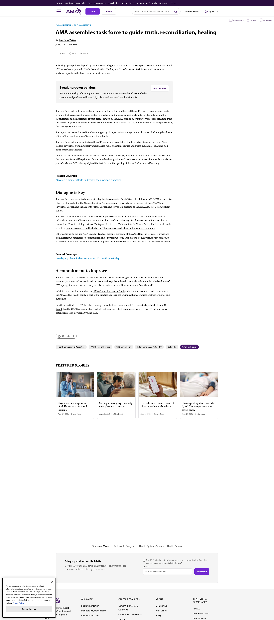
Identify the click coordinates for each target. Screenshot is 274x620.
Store (142, 3)
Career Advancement (97, 3)
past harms (96, 118)
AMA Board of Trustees (100, 347)
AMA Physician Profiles (117, 3)
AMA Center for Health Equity (109, 291)
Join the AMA (160, 88)
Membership (162, 605)
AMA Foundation (201, 613)
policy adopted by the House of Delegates (94, 65)
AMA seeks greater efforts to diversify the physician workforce (88, 180)
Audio (154, 3)
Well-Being (133, 3)
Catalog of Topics (189, 347)
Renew (109, 11)
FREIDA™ (59, 3)
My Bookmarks (267, 20)
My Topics (253, 20)
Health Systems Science (151, 546)
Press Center (161, 610)
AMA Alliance (199, 618)
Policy (158, 615)
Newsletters (164, 3)
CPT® (148, 3)
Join (93, 11)
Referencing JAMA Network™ (149, 347)
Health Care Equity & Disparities (71, 347)
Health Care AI (174, 546)
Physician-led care (89, 615)
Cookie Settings (29, 609)
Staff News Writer (67, 40)
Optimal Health (82, 25)
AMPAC (196, 608)
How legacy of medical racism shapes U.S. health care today (87, 258)
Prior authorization (90, 605)
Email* (145, 566)
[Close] (52, 582)
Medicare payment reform (93, 610)
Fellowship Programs (125, 546)
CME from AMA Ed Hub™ (75, 3)
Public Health (63, 25)
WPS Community (123, 347)
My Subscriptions (238, 20)
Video (173, 3)
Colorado (172, 347)
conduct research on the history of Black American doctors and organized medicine (110, 228)
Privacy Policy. (18, 603)
